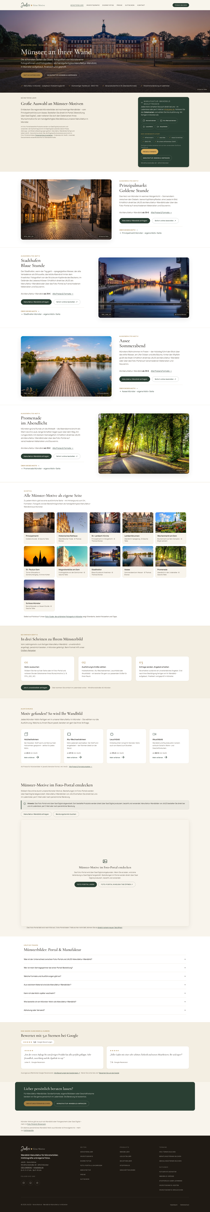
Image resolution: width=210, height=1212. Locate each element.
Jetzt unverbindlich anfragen (35, 688)
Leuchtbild (149, 126)
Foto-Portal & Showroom (36, 1124)
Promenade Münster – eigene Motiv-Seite (42, 468)
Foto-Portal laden (85, 884)
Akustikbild (163, 126)
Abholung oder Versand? (34, 1010)
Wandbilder (125, 1152)
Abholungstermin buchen (170, 1161)
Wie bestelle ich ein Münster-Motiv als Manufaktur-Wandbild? (50, 1001)
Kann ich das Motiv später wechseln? (39, 993)
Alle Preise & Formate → (161, 212)
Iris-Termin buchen (167, 1152)
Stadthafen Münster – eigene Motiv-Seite (42, 314)
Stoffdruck (125, 1165)
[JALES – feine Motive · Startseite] (33, 5)
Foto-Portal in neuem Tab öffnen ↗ (117, 884)
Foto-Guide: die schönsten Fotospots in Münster (64, 616)
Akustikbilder (126, 1161)
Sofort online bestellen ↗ (165, 221)
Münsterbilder (77, 5)
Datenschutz (184, 1205)
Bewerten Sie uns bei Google (109, 1073)
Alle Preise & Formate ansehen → (80, 767)
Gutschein (130, 5)
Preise (119, 5)
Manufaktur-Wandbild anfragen (62, 75)
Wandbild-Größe (166, 1176)
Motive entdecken (32, 75)
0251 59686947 (26, 1167)
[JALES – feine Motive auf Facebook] (30, 1182)
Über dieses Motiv (127, 230)
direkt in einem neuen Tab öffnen (110, 927)
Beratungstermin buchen (66, 814)
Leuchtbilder (125, 1156)
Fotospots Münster (167, 1172)
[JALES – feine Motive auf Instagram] (23, 1182)
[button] (66, 209)
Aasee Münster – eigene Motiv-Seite (138, 391)
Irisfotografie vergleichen (171, 1190)
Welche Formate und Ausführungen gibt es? (42, 976)
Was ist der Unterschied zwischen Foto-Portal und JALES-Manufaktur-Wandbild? (58, 959)
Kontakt (141, 5)
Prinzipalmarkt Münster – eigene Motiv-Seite (142, 233)
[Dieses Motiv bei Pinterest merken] (107, 183)
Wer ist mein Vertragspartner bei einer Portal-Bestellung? (48, 967)
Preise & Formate (149, 152)
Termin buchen (181, 5)
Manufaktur (85, 1170)
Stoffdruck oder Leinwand (170, 1181)
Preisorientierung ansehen (44, 135)
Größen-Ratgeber (28, 650)
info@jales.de (169, 109)
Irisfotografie (93, 5)
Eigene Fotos (108, 5)
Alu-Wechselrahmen (169, 120)
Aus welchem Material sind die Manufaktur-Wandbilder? (47, 984)
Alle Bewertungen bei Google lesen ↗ (67, 1073)
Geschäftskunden (127, 1170)
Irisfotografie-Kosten (169, 1185)
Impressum (173, 1205)
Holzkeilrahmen (151, 120)
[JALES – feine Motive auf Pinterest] (37, 1182)
